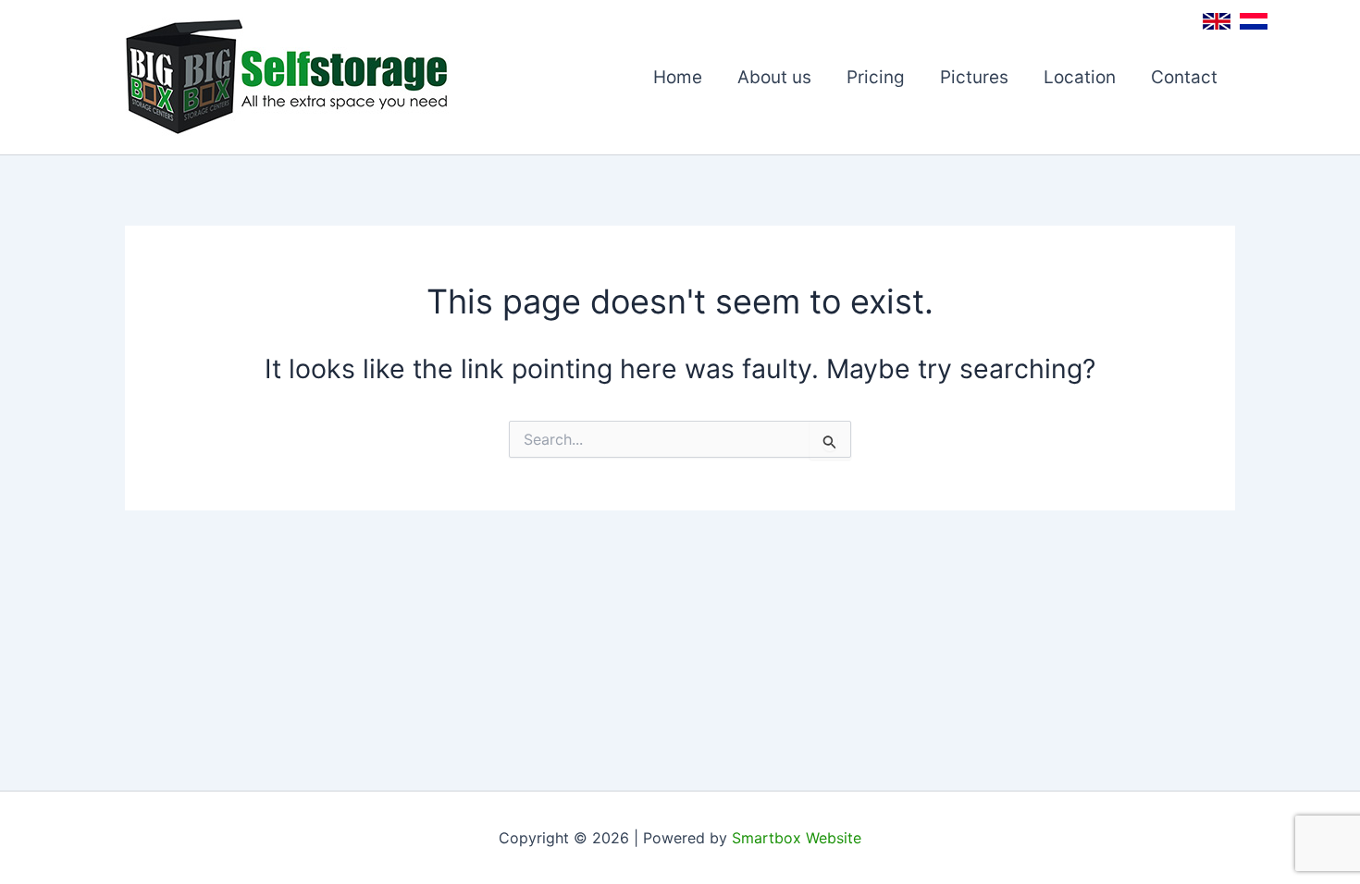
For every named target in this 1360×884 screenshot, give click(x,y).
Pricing (876, 77)
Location (1080, 77)
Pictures (974, 77)
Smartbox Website (796, 838)
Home (677, 77)
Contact (1184, 77)
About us (774, 77)
